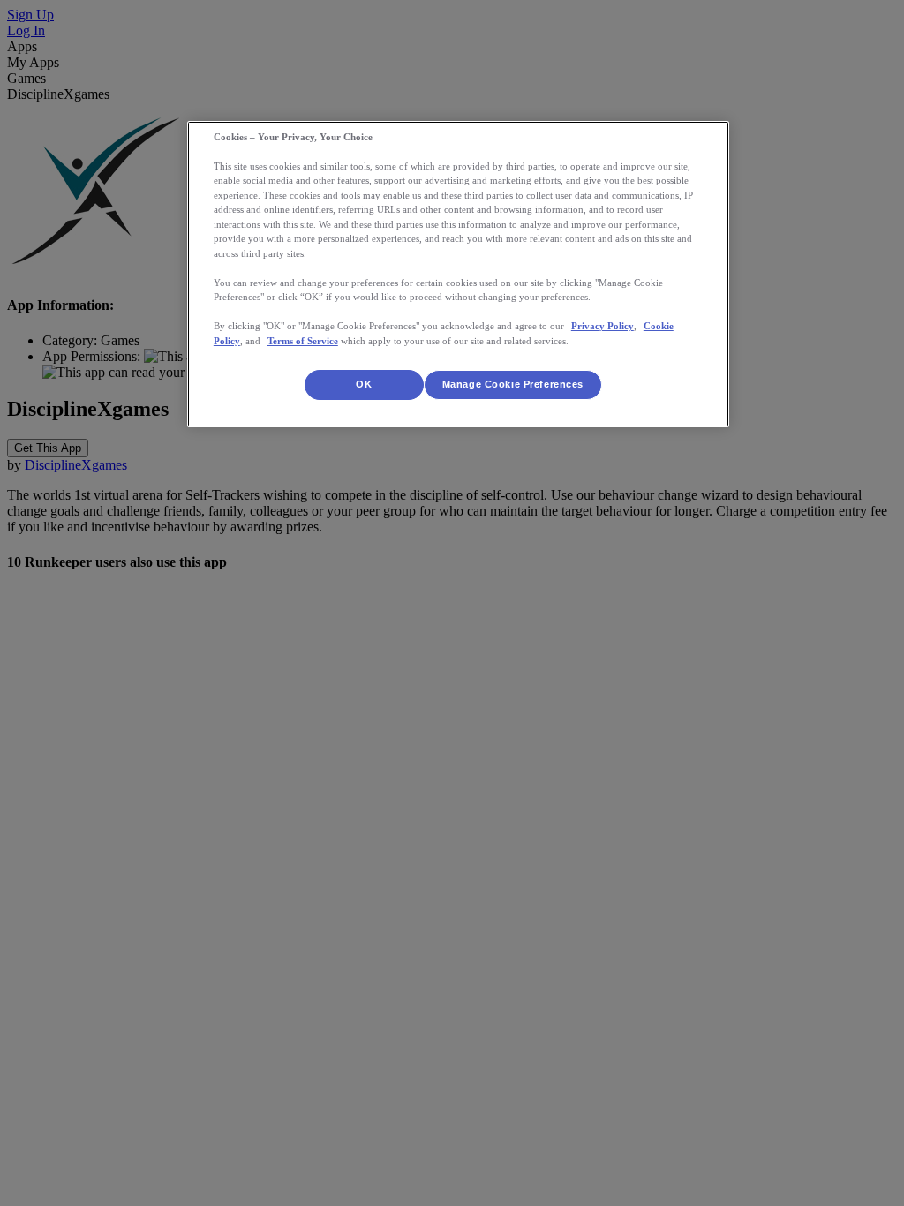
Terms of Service (302, 340)
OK (364, 384)
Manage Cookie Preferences (513, 384)
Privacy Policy (602, 325)
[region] (458, 274)
